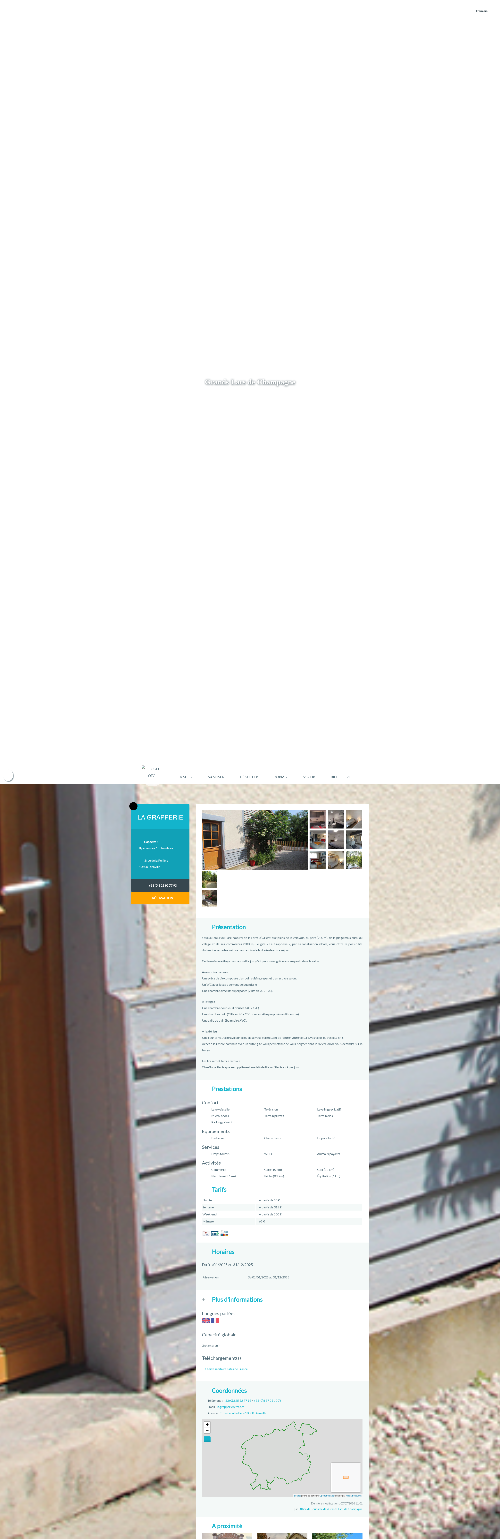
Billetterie (341, 777)
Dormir (280, 777)
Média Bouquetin (354, 1495)
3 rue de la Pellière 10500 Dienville (243, 1413)
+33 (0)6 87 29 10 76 (267, 1400)
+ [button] (207, 1424)
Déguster (249, 777)
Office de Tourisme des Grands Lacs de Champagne (330, 1509)
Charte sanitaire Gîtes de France (226, 1369)
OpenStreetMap (327, 1495)
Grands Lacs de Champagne (250, 382)
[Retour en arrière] (133, 806)
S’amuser (216, 777)
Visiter (186, 777)
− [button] (207, 1430)
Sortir (309, 777)
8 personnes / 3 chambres (156, 845)
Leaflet (297, 1495)
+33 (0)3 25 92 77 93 (163, 885)
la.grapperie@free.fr (230, 1407)
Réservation (162, 898)
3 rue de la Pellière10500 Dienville (153, 863)
